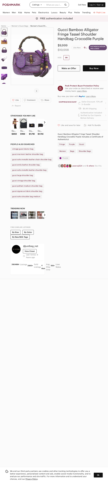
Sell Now (82, 5)
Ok (98, 475)
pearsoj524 (77, 166)
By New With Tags (20, 237)
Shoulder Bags (85, 151)
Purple (72, 144)
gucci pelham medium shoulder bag (27, 186)
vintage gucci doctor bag (22, 149)
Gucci (85, 47)
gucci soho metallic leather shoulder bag (29, 170)
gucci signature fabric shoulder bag (27, 191)
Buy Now (94, 68)
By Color (28, 232)
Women (62, 151)
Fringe (62, 144)
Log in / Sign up (96, 5)
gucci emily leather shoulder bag (26, 165)
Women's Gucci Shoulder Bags (38, 26)
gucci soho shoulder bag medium (26, 196)
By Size (15, 232)
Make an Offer (69, 68)
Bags (72, 151)
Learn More (91, 96)
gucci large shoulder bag (22, 175)
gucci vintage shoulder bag (23, 181)
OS (66, 58)
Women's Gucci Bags (19, 26)
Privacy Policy (32, 479)
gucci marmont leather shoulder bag (27, 154)
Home (3, 26)
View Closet (30, 251)
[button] (37, 4)
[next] (36, 90)
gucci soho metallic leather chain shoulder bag (31, 159)
